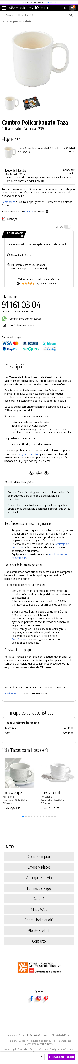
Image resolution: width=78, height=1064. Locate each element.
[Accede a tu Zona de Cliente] (65, 8)
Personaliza (8, 202)
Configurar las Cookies (61, 1049)
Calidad (34, 1049)
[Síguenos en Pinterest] (46, 1001)
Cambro (28, 211)
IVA (59, 227)
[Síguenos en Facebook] (31, 1001)
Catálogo (12, 219)
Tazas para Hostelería (18, 21)
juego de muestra (28, 454)
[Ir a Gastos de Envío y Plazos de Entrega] (21, 236)
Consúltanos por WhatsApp (25, 318)
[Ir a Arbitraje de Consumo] (40, 973)
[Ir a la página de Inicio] (28, 9)
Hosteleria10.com (16, 1035)
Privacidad (22, 1049)
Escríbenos (10, 693)
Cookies (43, 1049)
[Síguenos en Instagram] (38, 1001)
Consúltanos (19, 639)
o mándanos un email (21, 325)
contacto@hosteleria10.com (57, 1035)
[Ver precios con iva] (67, 227)
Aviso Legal (10, 1049)
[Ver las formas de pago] (29, 350)
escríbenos (52, 2)
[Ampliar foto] (39, 91)
